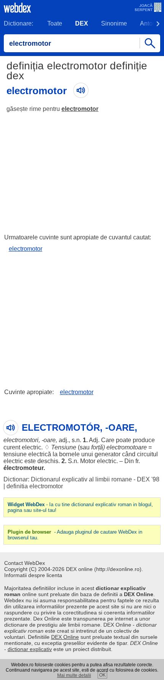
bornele (69, 454)
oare (49, 440)
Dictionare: (18, 23)
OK (102, 675)
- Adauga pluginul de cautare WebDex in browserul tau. (75, 534)
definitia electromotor (34, 486)
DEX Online (65, 637)
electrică (39, 454)
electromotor (79, 109)
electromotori (21, 440)
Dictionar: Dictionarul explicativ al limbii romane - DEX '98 (81, 479)
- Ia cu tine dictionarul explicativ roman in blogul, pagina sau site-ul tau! (80, 507)
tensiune (15, 454)
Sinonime (114, 23)
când (128, 454)
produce (144, 440)
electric (31, 447)
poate (123, 440)
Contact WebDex (24, 563)
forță (97, 447)
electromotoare (126, 447)
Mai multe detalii (74, 675)
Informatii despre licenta (33, 575)
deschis (47, 461)
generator (108, 454)
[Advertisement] (82, 169)
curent (11, 447)
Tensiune (63, 447)
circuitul (147, 454)
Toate (54, 23)
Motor (87, 461)
